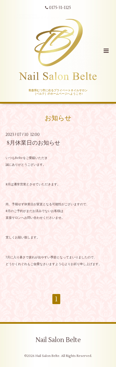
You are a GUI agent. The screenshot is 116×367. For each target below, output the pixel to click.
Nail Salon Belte (58, 340)
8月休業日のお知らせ (33, 142)
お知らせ (58, 118)
